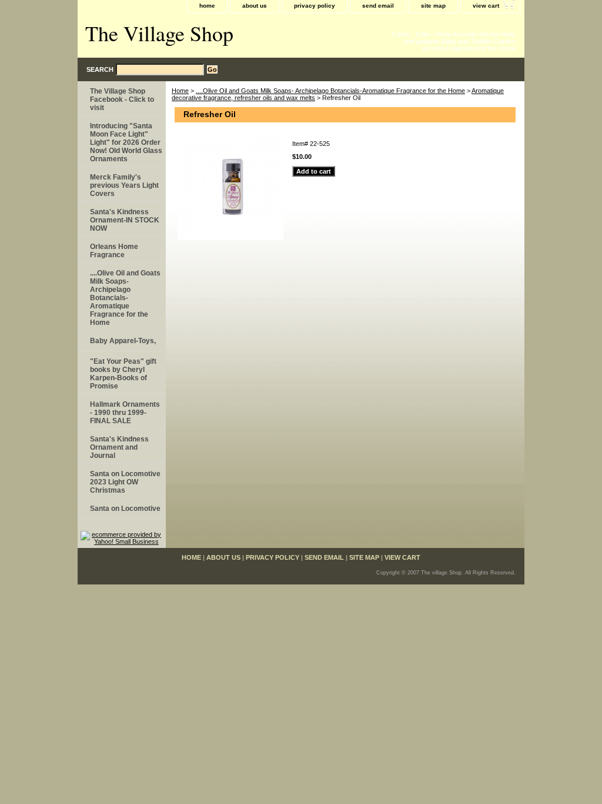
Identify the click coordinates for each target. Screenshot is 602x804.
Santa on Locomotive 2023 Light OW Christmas (125, 482)
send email (378, 5)
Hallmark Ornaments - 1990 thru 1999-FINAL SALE (125, 412)
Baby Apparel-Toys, (123, 341)
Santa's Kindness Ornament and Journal (119, 447)
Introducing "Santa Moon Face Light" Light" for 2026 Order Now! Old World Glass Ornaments (126, 142)
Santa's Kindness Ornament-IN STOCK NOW (124, 220)
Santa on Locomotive (125, 508)
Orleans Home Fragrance (114, 250)
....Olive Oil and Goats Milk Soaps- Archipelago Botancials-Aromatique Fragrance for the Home (330, 90)
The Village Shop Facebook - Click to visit (122, 99)
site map (433, 5)
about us (254, 5)
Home (180, 90)
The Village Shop (159, 33)
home (207, 5)
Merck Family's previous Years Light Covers (124, 185)
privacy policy (314, 5)
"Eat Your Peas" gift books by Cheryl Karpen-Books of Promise (123, 373)
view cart (486, 5)
